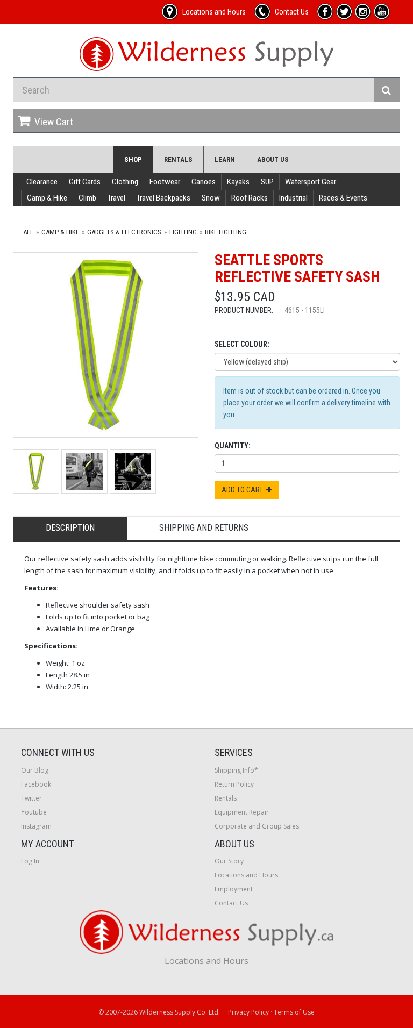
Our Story (229, 861)
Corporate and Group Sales (257, 826)
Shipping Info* (236, 770)
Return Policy (234, 784)
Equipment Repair (242, 812)
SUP (267, 182)
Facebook (36, 784)
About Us (273, 159)
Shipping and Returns (203, 528)
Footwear (164, 182)
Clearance (42, 182)
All (28, 232)
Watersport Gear (310, 182)
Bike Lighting (225, 232)
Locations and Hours (246, 875)
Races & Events (343, 198)
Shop (133, 159)
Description (70, 528)
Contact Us (231, 903)
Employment (234, 889)
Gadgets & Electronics (124, 232)
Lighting (183, 232)
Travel (116, 198)
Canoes (203, 182)
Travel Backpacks (163, 198)
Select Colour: (242, 344)
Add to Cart (244, 490)
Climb (87, 198)
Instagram (36, 826)
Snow (211, 198)
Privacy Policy (248, 1012)
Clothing (125, 182)
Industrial (293, 198)
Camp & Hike (47, 198)
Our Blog (34, 770)
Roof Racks (249, 198)
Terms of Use (294, 1012)
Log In (30, 861)
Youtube (34, 812)
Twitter (31, 798)
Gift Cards (85, 182)
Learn (225, 159)
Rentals (178, 159)
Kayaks (238, 182)
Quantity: (233, 445)
